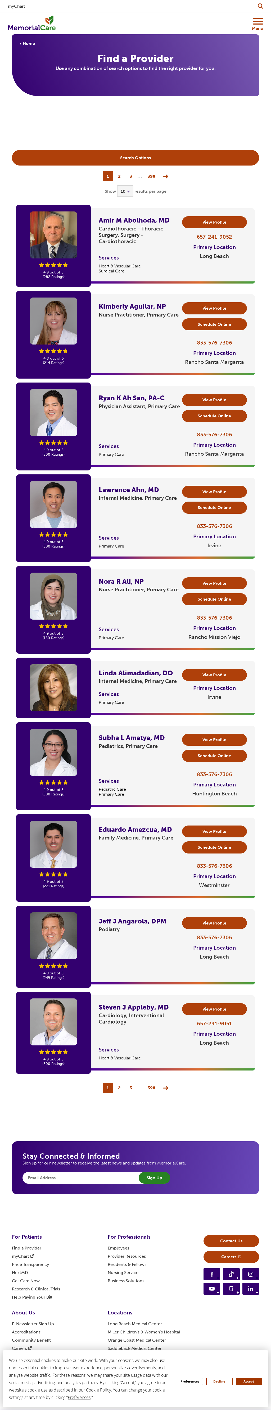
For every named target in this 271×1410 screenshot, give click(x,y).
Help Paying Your (32, 1297)
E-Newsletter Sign (33, 1323)
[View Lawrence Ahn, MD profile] (53, 504)
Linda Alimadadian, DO (136, 673)
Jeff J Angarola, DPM (132, 921)
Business (126, 1280)
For (27, 1237)
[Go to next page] (164, 176)
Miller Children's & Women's (144, 1331)
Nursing (124, 1272)
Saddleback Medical (134, 1348)
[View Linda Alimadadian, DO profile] (53, 687)
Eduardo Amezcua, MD (135, 830)
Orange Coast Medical (137, 1340)
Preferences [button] (79, 1397)
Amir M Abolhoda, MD (134, 220)
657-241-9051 (214, 1023)
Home (29, 43)
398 (151, 176)
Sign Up (154, 1177)
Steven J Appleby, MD (134, 1007)
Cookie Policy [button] (98, 1390)
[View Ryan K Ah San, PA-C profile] (53, 412)
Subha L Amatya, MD (132, 738)
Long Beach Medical (135, 1323)
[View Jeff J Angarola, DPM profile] (53, 935)
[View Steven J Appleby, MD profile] (53, 1021)
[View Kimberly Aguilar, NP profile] (53, 321)
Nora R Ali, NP (121, 581)
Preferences (189, 1381)
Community (31, 1340)
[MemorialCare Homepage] (32, 23)
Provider (127, 1256)
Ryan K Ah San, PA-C (132, 398)
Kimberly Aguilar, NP (132, 306)
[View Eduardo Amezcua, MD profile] (53, 844)
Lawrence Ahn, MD (129, 490)
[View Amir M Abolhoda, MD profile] (53, 234)
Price (30, 1264)
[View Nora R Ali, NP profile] (53, 596)
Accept (248, 1381)
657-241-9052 (214, 237)
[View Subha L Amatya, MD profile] (53, 752)
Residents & (127, 1264)
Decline (219, 1381)
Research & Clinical (36, 1288)
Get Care (26, 1280)
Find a (26, 1248)
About (23, 1312)
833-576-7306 (214, 342)
